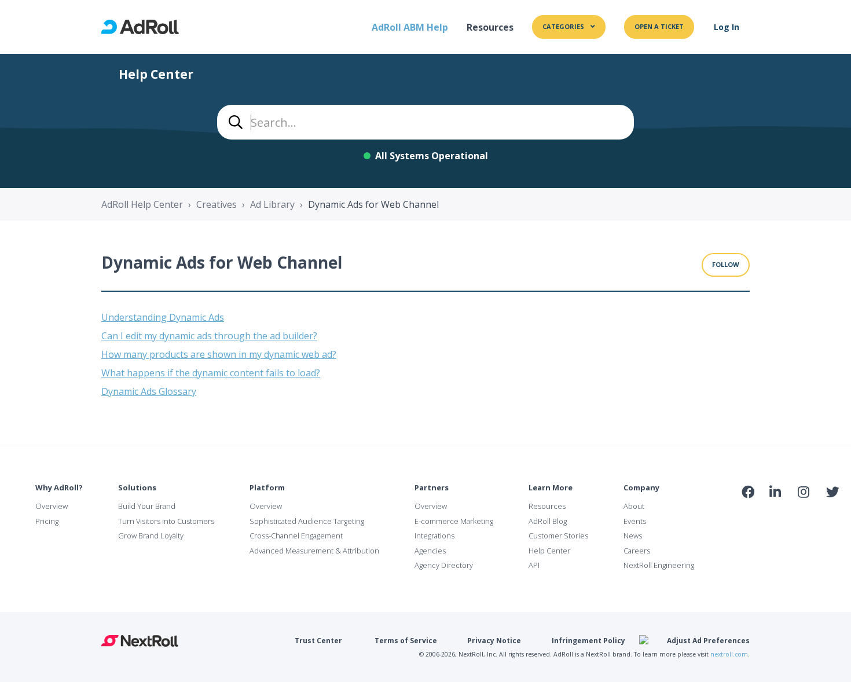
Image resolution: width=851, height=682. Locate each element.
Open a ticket (659, 26)
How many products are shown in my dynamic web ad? (218, 354)
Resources (490, 27)
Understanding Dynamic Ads (162, 317)
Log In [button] (726, 26)
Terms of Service (406, 641)
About (633, 506)
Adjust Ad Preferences (708, 641)
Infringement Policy (588, 641)
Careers (636, 550)
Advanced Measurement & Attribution (314, 550)
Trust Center (318, 641)
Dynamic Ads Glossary (148, 391)
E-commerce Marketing (454, 521)
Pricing (46, 521)
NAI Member (790, 516)
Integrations (434, 535)
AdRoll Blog (548, 521)
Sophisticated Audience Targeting (307, 521)
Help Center (549, 550)
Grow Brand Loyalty (151, 535)
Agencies (430, 550)
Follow (725, 264)
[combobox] (425, 122)
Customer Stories (558, 535)
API (534, 565)
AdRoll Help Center (142, 204)
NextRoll (139, 641)
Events (634, 521)
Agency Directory (444, 565)
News (632, 535)
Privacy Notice (494, 641)
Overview (51, 506)
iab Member (748, 517)
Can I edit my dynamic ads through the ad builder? (209, 335)
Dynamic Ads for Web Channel (373, 204)
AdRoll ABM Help (410, 27)
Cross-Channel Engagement (296, 535)
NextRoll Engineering (658, 565)
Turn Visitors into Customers (166, 521)
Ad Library (272, 204)
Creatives (216, 204)
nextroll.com (729, 654)
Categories (564, 26)
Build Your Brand (146, 506)
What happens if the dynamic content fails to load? (210, 372)
